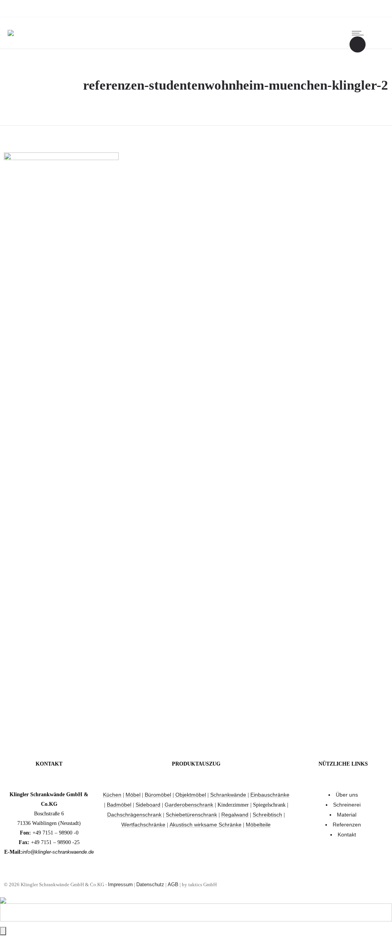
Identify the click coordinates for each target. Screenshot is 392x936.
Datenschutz (150, 884)
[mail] (372, 8)
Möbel (133, 795)
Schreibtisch (267, 815)
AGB (173, 884)
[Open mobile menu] (359, 33)
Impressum (120, 884)
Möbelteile (258, 824)
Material (346, 815)
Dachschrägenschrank (134, 815)
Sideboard (148, 805)
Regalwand (234, 815)
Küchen (112, 795)
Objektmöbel (190, 795)
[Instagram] (338, 8)
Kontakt (347, 834)
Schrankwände (228, 795)
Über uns (347, 795)
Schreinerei (347, 805)
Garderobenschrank (189, 805)
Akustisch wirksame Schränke (206, 824)
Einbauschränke (269, 795)
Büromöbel (158, 795)
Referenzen (347, 824)
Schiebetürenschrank (191, 815)
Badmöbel (119, 805)
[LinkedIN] (355, 8)
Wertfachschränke (143, 824)
